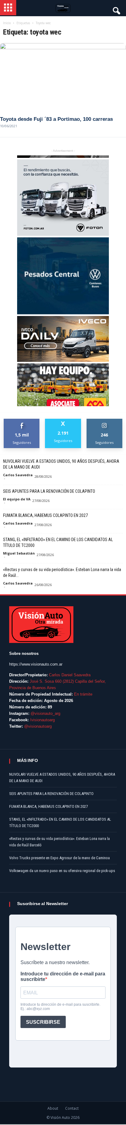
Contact (72, 1108)
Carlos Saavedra (18, 475)
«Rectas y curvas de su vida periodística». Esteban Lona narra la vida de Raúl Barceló (59, 841)
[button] (116, 9)
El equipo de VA (17, 499)
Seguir (104, 421)
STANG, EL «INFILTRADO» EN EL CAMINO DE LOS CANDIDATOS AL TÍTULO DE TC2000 (58, 542)
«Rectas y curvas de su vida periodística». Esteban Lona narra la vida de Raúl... (62, 572)
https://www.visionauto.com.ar (35, 664)
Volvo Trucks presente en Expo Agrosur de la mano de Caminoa (59, 858)
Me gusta (22, 421)
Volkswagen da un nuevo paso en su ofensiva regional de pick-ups (62, 870)
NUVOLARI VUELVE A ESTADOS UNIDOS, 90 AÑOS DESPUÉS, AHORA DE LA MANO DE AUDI (61, 464)
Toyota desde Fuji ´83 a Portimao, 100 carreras (56, 119)
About (52, 1108)
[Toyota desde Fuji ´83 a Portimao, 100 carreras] (63, 76)
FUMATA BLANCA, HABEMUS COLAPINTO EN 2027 (45, 515)
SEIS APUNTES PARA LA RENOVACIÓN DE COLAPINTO (49, 491)
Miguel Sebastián (19, 553)
